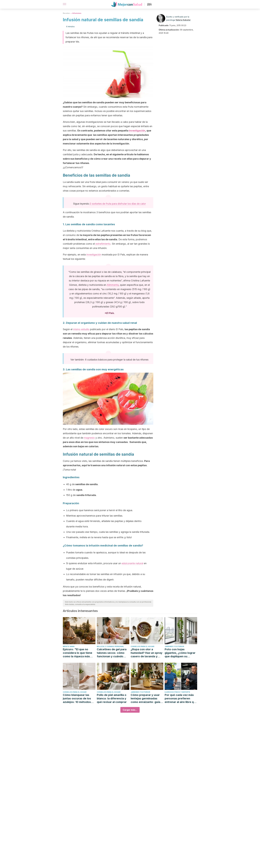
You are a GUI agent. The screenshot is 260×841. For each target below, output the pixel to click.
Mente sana (68, 646)
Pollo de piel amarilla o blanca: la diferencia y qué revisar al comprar (112, 698)
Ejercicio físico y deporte (177, 692)
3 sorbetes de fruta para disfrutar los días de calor (118, 203)
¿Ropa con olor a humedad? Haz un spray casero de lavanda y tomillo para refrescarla (146, 653)
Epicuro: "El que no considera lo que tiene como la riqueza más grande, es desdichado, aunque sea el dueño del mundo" (79, 653)
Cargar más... (130, 709)
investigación (137, 130)
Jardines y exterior (174, 646)
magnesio (89, 437)
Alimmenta (113, 284)
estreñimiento (102, 243)
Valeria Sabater (183, 20)
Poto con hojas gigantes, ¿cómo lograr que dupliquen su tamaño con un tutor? (180, 653)
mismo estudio (81, 329)
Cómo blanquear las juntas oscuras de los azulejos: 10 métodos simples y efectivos (77, 698)
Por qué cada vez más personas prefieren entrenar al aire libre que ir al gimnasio (181, 698)
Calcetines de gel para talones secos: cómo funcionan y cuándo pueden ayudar (111, 653)
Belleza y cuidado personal (110, 646)
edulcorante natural (132, 563)
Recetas (66, 13)
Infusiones (76, 13)
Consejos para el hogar (142, 646)
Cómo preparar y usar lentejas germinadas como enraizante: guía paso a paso (145, 698)
